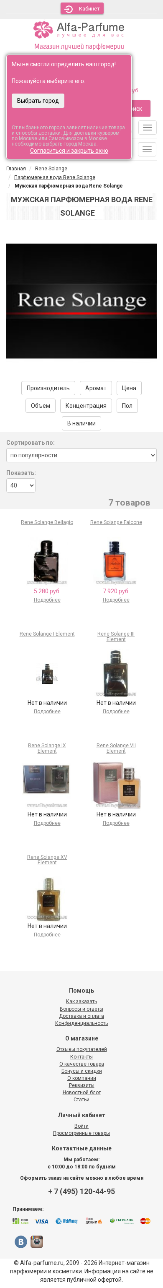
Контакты (81, 1057)
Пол (127, 405)
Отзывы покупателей (81, 1049)
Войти (81, 1126)
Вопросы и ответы (81, 1009)
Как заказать (81, 1001)
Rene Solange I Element (47, 634)
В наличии (81, 423)
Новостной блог (82, 1092)
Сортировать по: (30, 442)
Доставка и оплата (81, 1016)
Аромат (96, 388)
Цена (129, 388)
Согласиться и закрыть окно (69, 150)
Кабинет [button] (89, 8)
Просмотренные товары (81, 1133)
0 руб (132, 91)
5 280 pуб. (47, 591)
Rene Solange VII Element (116, 748)
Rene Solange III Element (116, 636)
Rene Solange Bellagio (47, 522)
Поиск (134, 108)
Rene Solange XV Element (47, 860)
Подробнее (47, 600)
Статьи (81, 1100)
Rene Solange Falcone (116, 522)
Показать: (21, 472)
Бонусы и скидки (81, 1071)
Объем (40, 405)
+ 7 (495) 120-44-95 (81, 1191)
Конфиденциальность (81, 1023)
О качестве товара (81, 1064)
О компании (81, 1078)
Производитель (48, 388)
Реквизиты (81, 1085)
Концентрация (86, 405)
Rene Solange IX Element (47, 748)
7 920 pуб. (116, 591)
